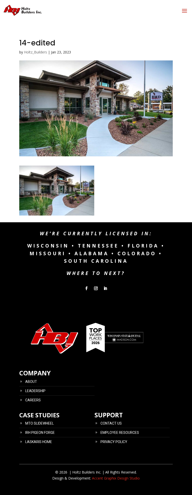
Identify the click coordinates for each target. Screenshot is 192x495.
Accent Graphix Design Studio (116, 478)
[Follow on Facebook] (86, 288)
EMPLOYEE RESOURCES (119, 433)
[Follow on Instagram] (96, 288)
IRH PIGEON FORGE (40, 433)
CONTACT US (111, 423)
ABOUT (31, 382)
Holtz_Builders (35, 52)
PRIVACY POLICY (113, 442)
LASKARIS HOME (38, 442)
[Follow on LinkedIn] (105, 288)
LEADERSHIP (35, 391)
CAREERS (33, 400)
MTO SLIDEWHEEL (39, 423)
